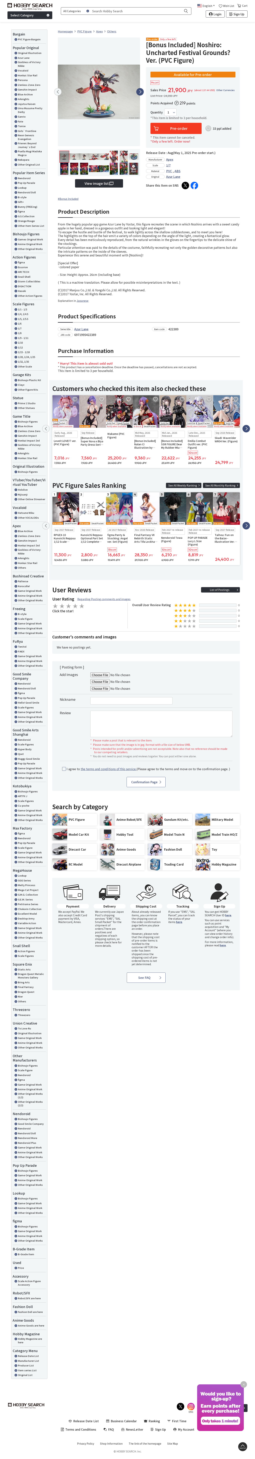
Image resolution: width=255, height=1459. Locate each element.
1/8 (19, 333)
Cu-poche (23, 805)
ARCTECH (23, 272)
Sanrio (22, 116)
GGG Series (24, 880)
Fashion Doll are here (30, 1312)
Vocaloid (23, 70)
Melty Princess (26, 885)
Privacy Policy (85, 1443)
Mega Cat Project (28, 890)
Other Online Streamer (31, 499)
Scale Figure (25, 619)
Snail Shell (24, 276)
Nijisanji (23, 494)
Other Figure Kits (28, 389)
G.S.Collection (26, 216)
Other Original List (29, 164)
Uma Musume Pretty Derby (30, 110)
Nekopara (23, 159)
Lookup (22, 187)
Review (65, 712)
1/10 (20, 342)
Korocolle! (24, 586)
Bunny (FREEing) (27, 206)
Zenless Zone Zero (29, 85)
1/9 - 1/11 (23, 338)
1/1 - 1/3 (22, 309)
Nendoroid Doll (27, 192)
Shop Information (111, 1443)
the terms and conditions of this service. (108, 769)
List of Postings (219, 590)
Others (22, 567)
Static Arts (24, 969)
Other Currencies (225, 90)
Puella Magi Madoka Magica (30, 153)
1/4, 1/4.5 (23, 314)
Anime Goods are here (31, 1325)
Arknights (23, 99)
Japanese (82, 301)
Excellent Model (27, 913)
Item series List (27, 1370)
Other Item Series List (31, 225)
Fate (20, 121)
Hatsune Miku (26, 513)
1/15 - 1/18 (24, 352)
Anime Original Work (30, 244)
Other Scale (25, 366)
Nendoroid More (27, 1138)
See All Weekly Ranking (182, 485)
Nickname (67, 699)
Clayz (21, 384)
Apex (169, 159)
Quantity (156, 112)
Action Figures (26, 951)
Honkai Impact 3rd (29, 440)
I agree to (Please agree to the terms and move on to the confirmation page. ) (148, 769)
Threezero (24, 1015)
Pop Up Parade (26, 183)
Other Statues (26, 408)
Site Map (172, 1443)
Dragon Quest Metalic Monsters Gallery (31, 975)
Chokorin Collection (29, 909)
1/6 (19, 323)
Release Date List (28, 1356)
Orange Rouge (26, 221)
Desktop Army (26, 918)
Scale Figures (26, 707)
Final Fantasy (26, 987)
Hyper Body (25, 749)
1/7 (19, 328)
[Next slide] (140, 92)
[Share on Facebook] (194, 185)
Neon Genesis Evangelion (26, 137)
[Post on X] (185, 185)
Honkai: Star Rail (27, 75)
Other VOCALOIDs (28, 517)
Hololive (23, 489)
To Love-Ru (24, 1028)
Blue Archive (25, 94)
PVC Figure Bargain (29, 39)
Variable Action (27, 923)
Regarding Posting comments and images (103, 599)
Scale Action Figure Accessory (29, 1283)
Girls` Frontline (27, 131)
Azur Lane (23, 58)
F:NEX (21, 651)
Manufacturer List (28, 1361)
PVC (169, 171)
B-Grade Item (26, 1254)
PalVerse (23, 581)
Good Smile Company (31, 1124)
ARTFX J (22, 796)
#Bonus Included (68, 199)
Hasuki (22, 291)
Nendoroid (24, 178)
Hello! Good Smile (28, 702)
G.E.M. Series (25, 899)
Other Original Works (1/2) (30, 1095)
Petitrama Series (28, 904)
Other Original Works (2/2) (30, 1103)
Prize (21, 1268)
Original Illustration (29, 53)
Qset (21, 754)
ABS (178, 171)
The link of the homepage (145, 1443)
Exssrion (23, 267)
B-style (22, 197)
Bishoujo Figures (28, 421)
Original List (25, 1375)
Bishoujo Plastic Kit (29, 380)
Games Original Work (30, 239)
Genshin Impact (27, 89)
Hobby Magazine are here (30, 1340)
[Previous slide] (58, 92)
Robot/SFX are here (29, 1298)
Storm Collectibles (29, 281)
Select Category (22, 15)
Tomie (22, 126)
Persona (23, 80)
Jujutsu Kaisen (26, 104)
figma (21, 211)
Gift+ (21, 202)
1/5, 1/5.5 (23, 319)
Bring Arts (24, 982)
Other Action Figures (30, 295)
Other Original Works (30, 249)
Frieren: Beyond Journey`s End (27, 145)
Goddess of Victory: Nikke (29, 64)
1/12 (20, 347)
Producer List (26, 1365)
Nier (20, 996)
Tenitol (22, 646)
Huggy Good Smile (29, 758)
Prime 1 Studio (26, 403)
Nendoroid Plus (27, 1143)
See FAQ (144, 977)
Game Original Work (30, 591)
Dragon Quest (26, 992)
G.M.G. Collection (28, 894)
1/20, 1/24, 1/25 (26, 357)
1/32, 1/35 (23, 361)
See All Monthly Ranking (220, 485)
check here (110, 942)
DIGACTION (24, 286)
